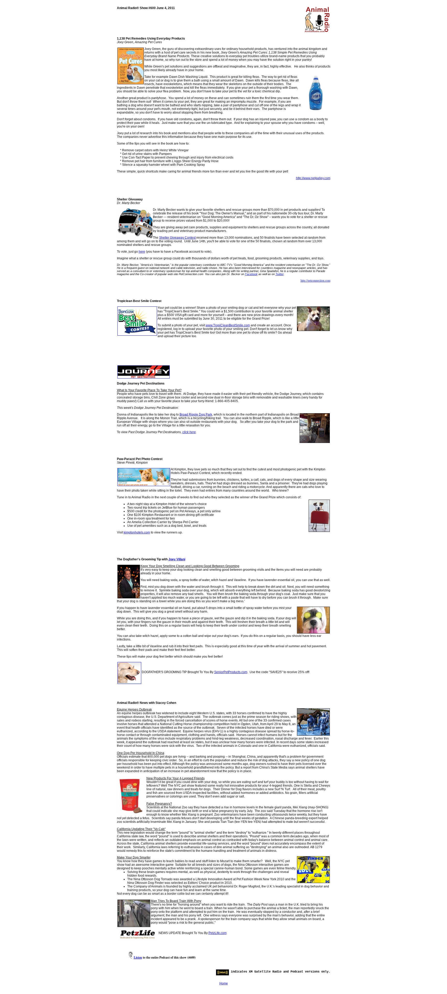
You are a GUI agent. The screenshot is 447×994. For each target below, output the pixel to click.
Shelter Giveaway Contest (177, 237)
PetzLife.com (217, 933)
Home (223, 983)
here (142, 251)
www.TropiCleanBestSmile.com (228, 325)
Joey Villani (176, 559)
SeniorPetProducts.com (230, 672)
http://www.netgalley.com (313, 178)
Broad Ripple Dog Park (196, 414)
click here (189, 432)
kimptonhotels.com (137, 532)
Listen (138, 957)
